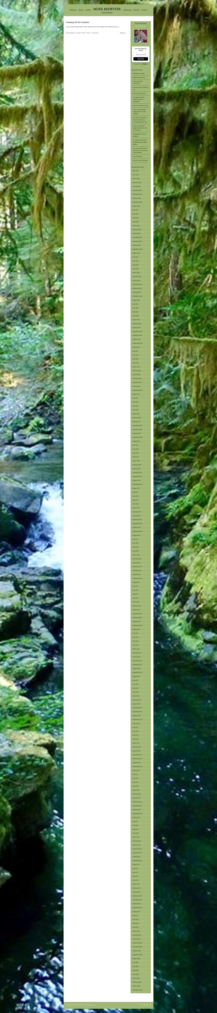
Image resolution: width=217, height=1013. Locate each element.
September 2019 (137, 484)
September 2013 (137, 766)
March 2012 (136, 837)
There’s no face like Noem (140, 160)
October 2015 (137, 668)
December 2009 (137, 943)
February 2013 (137, 794)
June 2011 (136, 872)
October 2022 (137, 339)
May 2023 (135, 312)
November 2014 (137, 711)
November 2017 (137, 570)
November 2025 (137, 194)
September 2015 (137, 672)
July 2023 (135, 304)
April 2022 (136, 363)
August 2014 (136, 723)
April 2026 (136, 174)
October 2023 (137, 292)
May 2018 (135, 547)
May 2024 (135, 265)
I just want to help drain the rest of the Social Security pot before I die (140, 120)
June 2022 (136, 355)
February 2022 (137, 370)
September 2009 (137, 954)
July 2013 (135, 774)
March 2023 (136, 319)
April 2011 (136, 880)
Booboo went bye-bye (139, 77)
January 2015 (136, 704)
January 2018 (136, 562)
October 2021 (137, 386)
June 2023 (136, 308)
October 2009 (137, 951)
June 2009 (136, 966)
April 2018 (136, 551)
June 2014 (136, 731)
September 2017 (137, 578)
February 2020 (137, 464)
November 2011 (137, 853)
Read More (122, 33)
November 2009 (137, 947)
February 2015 (137, 700)
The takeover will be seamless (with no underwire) (138, 99)
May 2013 (135, 782)
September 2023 (137, 296)
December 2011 (137, 849)
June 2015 (136, 684)
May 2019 (135, 500)
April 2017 (136, 598)
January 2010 (136, 939)
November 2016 (137, 617)
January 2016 (136, 657)
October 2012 (137, 809)
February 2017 (137, 606)
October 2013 (137, 762)
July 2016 (135, 633)
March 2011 (136, 884)
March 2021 (136, 414)
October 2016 (137, 621)
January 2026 (136, 186)
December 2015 (137, 661)
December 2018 (137, 519)
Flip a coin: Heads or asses (140, 105)
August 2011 (136, 864)
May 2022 (135, 359)
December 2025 (137, 190)
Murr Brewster (71, 33)
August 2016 (136, 629)
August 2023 (136, 300)
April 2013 (136, 786)
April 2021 (136, 410)
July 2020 (135, 445)
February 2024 (137, 276)
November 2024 (137, 241)
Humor (88, 33)
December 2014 (137, 708)
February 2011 (137, 888)
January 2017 (136, 609)
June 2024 (136, 261)
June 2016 (136, 637)
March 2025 (136, 225)
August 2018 (136, 535)
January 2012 (136, 845)
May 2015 (135, 688)
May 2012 (135, 829)
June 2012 (136, 825)
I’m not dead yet (137, 156)
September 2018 (137, 531)
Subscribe (140, 59)
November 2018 (137, 523)
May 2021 (135, 406)
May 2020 (135, 453)
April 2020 (136, 457)
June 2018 (136, 543)
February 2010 (137, 935)
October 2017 (137, 574)
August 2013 (136, 770)
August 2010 (136, 911)
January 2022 (136, 374)
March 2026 (136, 178)
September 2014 (137, 719)
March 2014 (136, 743)
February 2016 (137, 653)
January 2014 (136, 751)
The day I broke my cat (139, 93)
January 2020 (136, 468)
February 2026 (137, 182)
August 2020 (136, 441)
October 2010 (137, 903)
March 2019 (136, 508)
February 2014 (137, 747)
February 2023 (137, 323)
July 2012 (135, 821)
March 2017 (136, 602)
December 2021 (137, 378)
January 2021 (136, 421)
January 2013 (136, 798)
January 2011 (136, 892)
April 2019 (136, 504)
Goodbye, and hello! (138, 73)
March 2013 (136, 790)
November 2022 (137, 335)
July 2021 (135, 398)
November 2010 (137, 900)
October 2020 (137, 433)
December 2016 (137, 613)
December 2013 (137, 755)
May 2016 (135, 641)
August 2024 (136, 253)
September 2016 (137, 625)
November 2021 (137, 382)
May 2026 (135, 171)
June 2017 (136, 590)
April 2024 (136, 269)
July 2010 (135, 915)
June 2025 (136, 214)
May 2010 (135, 923)
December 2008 (137, 990)
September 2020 (137, 437)
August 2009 (136, 958)
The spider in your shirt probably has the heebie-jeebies (140, 142)
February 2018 (137, 559)
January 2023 (136, 327)
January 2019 (136, 515)
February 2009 (137, 982)
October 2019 (137, 480)
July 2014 (135, 727)
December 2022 (137, 331)
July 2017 (135, 586)
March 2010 (136, 931)
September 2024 (137, 249)
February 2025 (137, 229)
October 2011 (137, 856)
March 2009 (136, 978)
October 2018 (137, 527)
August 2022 (136, 347)
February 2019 (137, 512)
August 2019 (136, 488)
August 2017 (136, 582)
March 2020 (136, 461)
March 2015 (136, 696)
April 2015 (136, 692)
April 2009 (136, 974)
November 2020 (137, 429)
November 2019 (137, 476)
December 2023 (137, 284)
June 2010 (136, 919)
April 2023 (136, 316)
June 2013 (136, 778)
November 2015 (137, 664)
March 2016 (136, 649)
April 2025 (136, 222)
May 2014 (135, 735)
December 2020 (137, 425)
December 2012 (137, 802)
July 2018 (135, 539)
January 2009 (136, 986)
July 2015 (135, 680)
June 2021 (136, 402)
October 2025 (137, 198)
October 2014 (137, 715)
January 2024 (136, 280)
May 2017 (135, 594)
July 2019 (135, 492)
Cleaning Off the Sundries (77, 22)
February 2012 (137, 841)
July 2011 (135, 868)
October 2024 (137, 245)
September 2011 (137, 860)
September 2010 (137, 907)
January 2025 (136, 233)
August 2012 (136, 817)
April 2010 (136, 927)
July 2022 (135, 351)
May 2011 (135, 876)
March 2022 (136, 367)
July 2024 (135, 257)
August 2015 (136, 676)
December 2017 (137, 566)
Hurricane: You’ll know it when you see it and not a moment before (140, 150)
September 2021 (137, 390)
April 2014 (136, 739)
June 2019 (136, 496)
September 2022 (137, 343)
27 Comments (94, 33)
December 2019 (137, 472)
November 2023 (137, 288)
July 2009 (135, 962)
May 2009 (135, 970)
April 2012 (136, 833)
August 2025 (136, 206)
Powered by (136, 64)
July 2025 (135, 210)
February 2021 (137, 417)
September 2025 (137, 202)
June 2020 (136, 449)
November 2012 (137, 806)
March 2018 (136, 555)
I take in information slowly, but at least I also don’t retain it (140, 128)
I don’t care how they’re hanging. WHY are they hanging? (139, 111)
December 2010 (137, 896)
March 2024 (136, 272)
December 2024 (137, 237)
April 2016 (136, 645)
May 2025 (135, 218)
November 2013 (137, 758)
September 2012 (137, 813)
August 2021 (136, 394)
